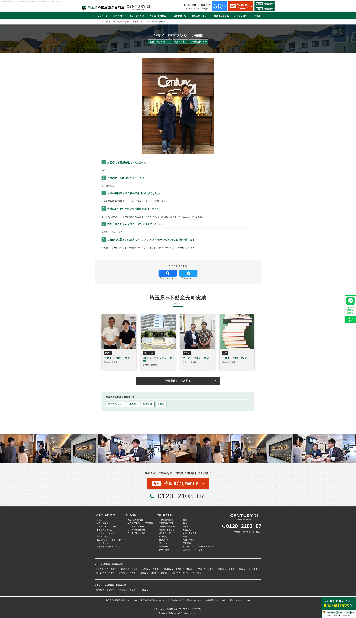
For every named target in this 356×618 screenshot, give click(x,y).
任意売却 (187, 543)
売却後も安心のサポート (138, 533)
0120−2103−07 (181, 496)
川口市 (134, 569)
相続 (185, 520)
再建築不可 (164, 540)
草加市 (231, 569)
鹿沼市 (132, 590)
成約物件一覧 (180, 16)
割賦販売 (187, 530)
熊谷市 (132, 573)
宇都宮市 (110, 590)
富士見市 (100, 573)
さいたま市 (101, 569)
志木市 (164, 573)
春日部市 (167, 569)
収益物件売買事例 (167, 526)
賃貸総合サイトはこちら (240, 600)
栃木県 (99, 590)
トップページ (101, 16)
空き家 (186, 526)
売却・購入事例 (136, 16)
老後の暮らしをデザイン (193, 550)
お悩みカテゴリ (199, 16)
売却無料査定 (102, 536)
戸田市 (156, 569)
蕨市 (241, 569)
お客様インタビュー (158, 16)
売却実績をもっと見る (178, 380)
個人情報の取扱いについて (108, 546)
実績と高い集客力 (135, 520)
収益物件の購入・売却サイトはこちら (186, 600)
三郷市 (210, 569)
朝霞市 (154, 573)
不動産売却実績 (166, 520)
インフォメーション (105, 533)
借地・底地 (164, 550)
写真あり (147, 404)
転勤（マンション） (191, 536)
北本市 (122, 573)
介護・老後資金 (189, 533)
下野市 (143, 590)
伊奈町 (200, 569)
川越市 (113, 569)
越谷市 (124, 569)
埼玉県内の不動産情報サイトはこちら (121, 600)
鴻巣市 (175, 573)
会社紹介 (100, 520)
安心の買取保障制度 (136, 530)
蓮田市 (189, 569)
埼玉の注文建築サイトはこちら (153, 600)
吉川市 (221, 569)
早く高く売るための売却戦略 (140, 523)
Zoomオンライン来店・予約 (109, 540)
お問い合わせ (102, 543)
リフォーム (164, 546)
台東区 (161, 404)
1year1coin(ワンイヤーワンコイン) (198, 546)
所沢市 (185, 573)
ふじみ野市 (253, 569)
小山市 (122, 590)
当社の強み (118, 16)
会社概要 (256, 16)
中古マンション (116, 404)
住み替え (133, 404)
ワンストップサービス (137, 526)
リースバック (165, 543)
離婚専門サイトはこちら (216, 600)
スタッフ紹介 (240, 16)
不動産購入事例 (166, 523)
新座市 (196, 573)
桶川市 (111, 573)
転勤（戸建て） (189, 540)
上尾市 (145, 569)
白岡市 (179, 569)
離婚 (185, 523)
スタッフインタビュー (106, 526)
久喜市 (143, 573)
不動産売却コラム (220, 16)
